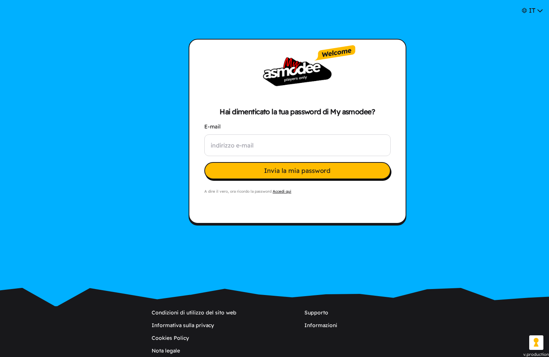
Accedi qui (282, 191)
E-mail (212, 126)
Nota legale (166, 350)
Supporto (316, 312)
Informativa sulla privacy (183, 325)
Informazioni (320, 325)
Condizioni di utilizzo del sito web (194, 312)
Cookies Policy (170, 338)
